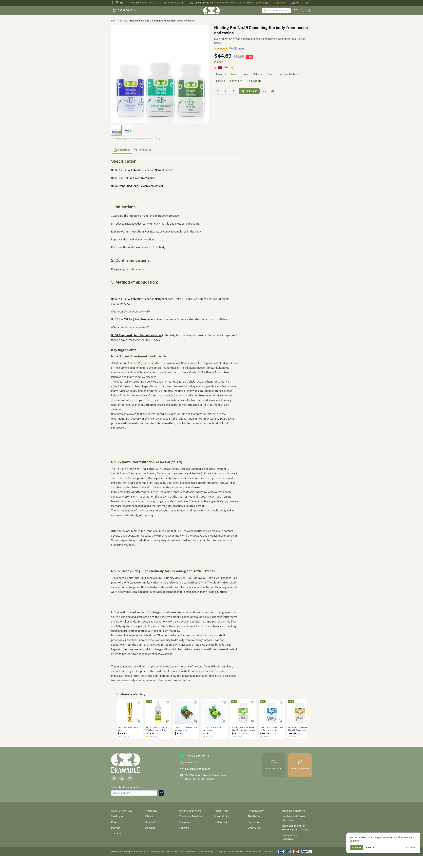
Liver (245, 74)
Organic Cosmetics (190, 810)
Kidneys (257, 74)
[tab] (122, 150)
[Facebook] (112, 3)
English (222, 851)
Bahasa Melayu (236, 851)
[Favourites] (295, 10)
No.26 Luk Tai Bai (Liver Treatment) (133, 178)
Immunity (123, 20)
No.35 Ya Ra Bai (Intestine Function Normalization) (142, 170)
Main (113, 20)
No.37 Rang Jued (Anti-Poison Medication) (137, 186)
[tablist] (174, 150)
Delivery (115, 827)
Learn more (356, 840)
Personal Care (256, 810)
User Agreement (188, 851)
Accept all (356, 847)
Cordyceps (254, 822)
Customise (410, 847)
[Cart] (302, 10)
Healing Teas (221, 810)
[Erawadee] (211, 10)
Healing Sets (254, 80)
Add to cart (252, 91)
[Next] (306, 719)
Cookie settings (205, 851)
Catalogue (125, 10)
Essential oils (221, 816)
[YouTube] (121, 3)
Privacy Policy (157, 851)
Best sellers (152, 822)
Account (150, 827)
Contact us (191, 762)
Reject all (370, 847)
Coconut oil (254, 827)
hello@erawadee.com (197, 768)
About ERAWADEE (122, 810)
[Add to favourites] (139, 702)
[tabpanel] (174, 419)
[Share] (272, 91)
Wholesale (151, 810)
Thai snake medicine (293, 810)
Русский (269, 851)
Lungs (234, 74)
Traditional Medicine (288, 74)
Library (149, 816)
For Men (220, 80)
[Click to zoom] (160, 74)
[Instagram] (117, 3)
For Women (236, 80)
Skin (269, 74)
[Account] (309, 10)
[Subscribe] (161, 793)
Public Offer (172, 851)
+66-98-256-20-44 (203, 3)
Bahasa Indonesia (254, 851)
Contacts (116, 833)
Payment (116, 822)
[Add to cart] (139, 721)
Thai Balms (254, 816)
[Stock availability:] (232, 67)
